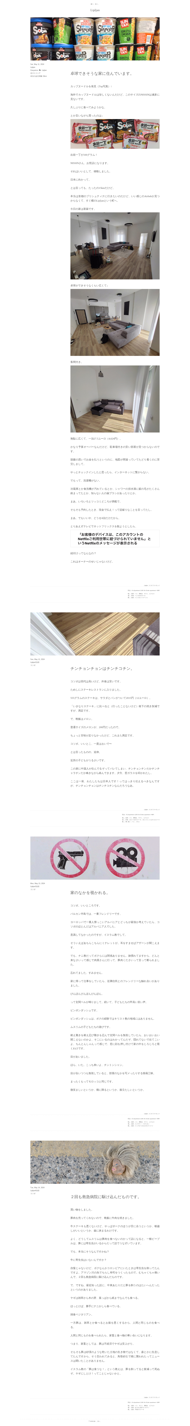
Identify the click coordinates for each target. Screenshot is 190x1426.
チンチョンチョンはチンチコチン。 (102, 668)
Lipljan (146, 585)
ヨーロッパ (156, 585)
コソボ (151, 585)
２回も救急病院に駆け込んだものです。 (105, 1197)
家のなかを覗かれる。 (90, 892)
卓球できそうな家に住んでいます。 (102, 73)
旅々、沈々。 (95, 4)
